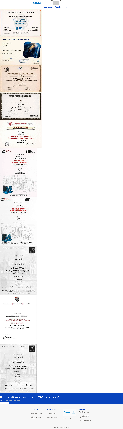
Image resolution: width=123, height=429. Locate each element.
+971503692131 (8, 400)
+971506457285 (16, 400)
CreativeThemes (67, 427)
